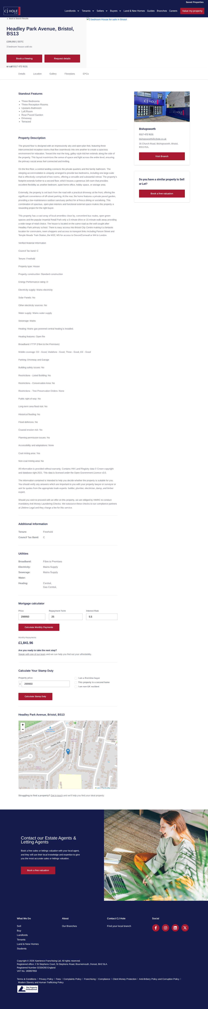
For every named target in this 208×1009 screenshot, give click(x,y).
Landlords (70, 10)
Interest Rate (92, 611)
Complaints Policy (72, 979)
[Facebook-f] (155, 927)
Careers (173, 10)
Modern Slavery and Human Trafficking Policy (41, 982)
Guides (151, 10)
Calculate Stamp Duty (35, 696)
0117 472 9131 (20, 66)
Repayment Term (57, 611)
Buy (19, 930)
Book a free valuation (162, 193)
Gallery (53, 73)
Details (21, 73)
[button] (68, 752)
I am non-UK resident (88, 686)
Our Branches (69, 926)
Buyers (113, 10)
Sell (19, 926)
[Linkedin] (175, 927)
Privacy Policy (46, 979)
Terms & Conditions (26, 979)
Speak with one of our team (32, 654)
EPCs (86, 73)
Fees (58, 979)
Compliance (104, 979)
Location (37, 73)
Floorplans (70, 73)
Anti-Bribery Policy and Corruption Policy (159, 979)
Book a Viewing (24, 58)
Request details (62, 58)
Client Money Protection (124, 979)
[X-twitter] (185, 927)
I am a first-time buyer (89, 678)
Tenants (86, 10)
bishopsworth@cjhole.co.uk (152, 139)
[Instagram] (165, 927)
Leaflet (98, 788)
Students (21, 948)
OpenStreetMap (106, 788)
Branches (162, 10)
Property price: (25, 678)
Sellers (100, 10)
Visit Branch (161, 156)
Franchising (90, 979)
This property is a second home (94, 682)
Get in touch (57, 795)
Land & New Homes (134, 10)
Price (21, 611)
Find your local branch (119, 926)
